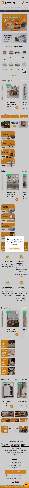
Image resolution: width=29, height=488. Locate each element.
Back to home (14, 248)
